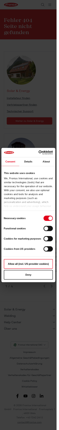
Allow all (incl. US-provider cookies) (28, 263)
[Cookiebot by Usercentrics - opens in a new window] (39, 152)
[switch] (48, 228)
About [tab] (46, 161)
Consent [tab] (10, 161)
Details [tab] (28, 161)
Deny (28, 274)
